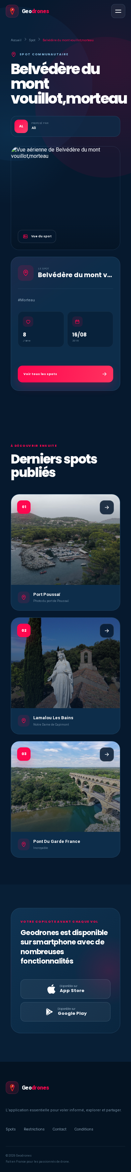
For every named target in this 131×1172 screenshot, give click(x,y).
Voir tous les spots (40, 374)
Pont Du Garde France (56, 841)
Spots (11, 1129)
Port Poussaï (46, 594)
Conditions (84, 1129)
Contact (60, 1129)
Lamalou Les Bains (53, 717)
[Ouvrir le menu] (118, 11)
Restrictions (34, 1129)
